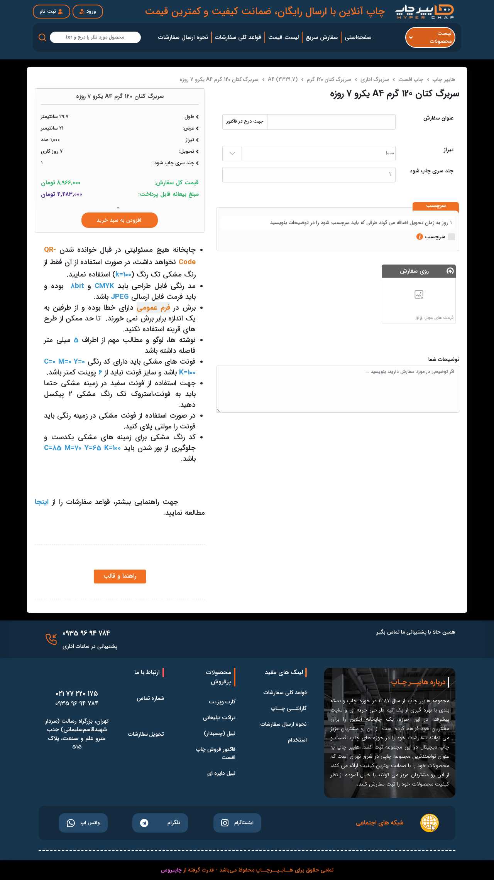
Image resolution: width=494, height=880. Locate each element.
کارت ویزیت (222, 702)
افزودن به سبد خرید (119, 220)
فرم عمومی (153, 308)
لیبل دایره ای (221, 773)
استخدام (297, 740)
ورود (91, 11)
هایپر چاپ (444, 79)
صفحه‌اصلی (358, 37)
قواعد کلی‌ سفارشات (238, 37)
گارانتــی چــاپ (289, 709)
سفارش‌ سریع (322, 37)
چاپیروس (171, 870)
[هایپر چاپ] (425, 11)
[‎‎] (51, 639)
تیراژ (448, 150)
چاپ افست (410, 79)
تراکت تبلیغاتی (219, 718)
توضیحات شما (443, 360)
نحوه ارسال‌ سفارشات (183, 37)
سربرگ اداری (374, 79)
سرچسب (436, 206)
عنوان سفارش (438, 118)
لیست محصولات (441, 37)
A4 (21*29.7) (283, 79)
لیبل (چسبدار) (219, 734)
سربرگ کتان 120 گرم (329, 79)
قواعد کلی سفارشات (285, 693)
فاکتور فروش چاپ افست (215, 753)
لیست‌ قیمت (283, 37)
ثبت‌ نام (48, 11)
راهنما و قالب (119, 576)
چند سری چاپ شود (431, 171)
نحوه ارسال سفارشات (284, 724)
